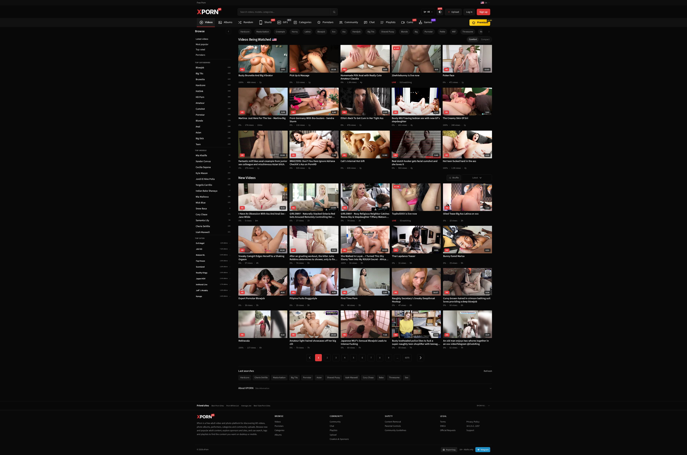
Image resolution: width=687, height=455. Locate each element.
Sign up (483, 12)
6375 (407, 357)
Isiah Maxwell (351, 377)
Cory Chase (368, 377)
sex (406, 377)
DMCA (443, 426)
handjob (356, 31)
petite (442, 31)
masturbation (262, 31)
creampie (280, 31)
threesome (467, 31)
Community (335, 421)
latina (307, 31)
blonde (404, 31)
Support (470, 430)
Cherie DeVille (261, 377)
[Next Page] (420, 357)
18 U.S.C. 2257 (472, 426)
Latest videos (202, 39)
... (397, 357)
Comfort (473, 39)
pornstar (429, 31)
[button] (490, 32)
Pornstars (200, 55)
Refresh (488, 371)
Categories (279, 430)
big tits (370, 31)
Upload (333, 434)
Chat (332, 426)
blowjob (321, 31)
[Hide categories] (228, 31)
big (416, 31)
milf (453, 31)
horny (295, 31)
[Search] (334, 11)
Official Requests (447, 430)
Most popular (202, 44)
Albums (278, 434)
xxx (333, 31)
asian (319, 377)
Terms (443, 421)
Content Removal (393, 421)
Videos (278, 421)
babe (381, 377)
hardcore (244, 31)
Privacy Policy (472, 421)
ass (343, 31)
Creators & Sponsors (339, 439)
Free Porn (201, 3)
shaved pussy (387, 31)
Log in (469, 12)
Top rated (200, 49)
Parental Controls (393, 426)
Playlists (333, 430)
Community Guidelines (395, 430)
